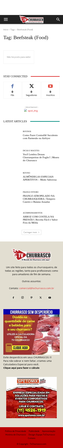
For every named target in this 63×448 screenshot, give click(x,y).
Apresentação (48, 431)
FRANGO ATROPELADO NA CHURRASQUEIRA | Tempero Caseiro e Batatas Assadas (39, 199)
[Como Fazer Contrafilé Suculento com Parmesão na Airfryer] (11, 135)
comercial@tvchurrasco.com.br (36, 288)
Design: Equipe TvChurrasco (42, 434)
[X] (40, 297)
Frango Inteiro (30, 192)
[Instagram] (22, 297)
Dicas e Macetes (31, 151)
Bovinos (27, 131)
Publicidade (34, 431)
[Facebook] (13, 297)
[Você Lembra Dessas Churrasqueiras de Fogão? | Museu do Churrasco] (11, 156)
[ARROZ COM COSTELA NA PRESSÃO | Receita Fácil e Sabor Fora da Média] (11, 218)
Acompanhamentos (32, 213)
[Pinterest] (31, 297)
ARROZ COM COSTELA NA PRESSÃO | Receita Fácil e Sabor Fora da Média (40, 219)
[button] (5, 19)
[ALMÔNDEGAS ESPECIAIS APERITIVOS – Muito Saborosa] (11, 176)
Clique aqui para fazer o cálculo (21, 367)
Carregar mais (30, 232)
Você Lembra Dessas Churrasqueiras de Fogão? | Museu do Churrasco (41, 157)
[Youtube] (49, 297)
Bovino (26, 173)
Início (5, 29)
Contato (31, 438)
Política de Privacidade (15, 431)
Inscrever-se (50, 84)
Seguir (31, 84)
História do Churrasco (15, 434)
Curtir (12, 84)
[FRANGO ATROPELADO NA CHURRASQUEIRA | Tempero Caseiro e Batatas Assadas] (11, 197)
